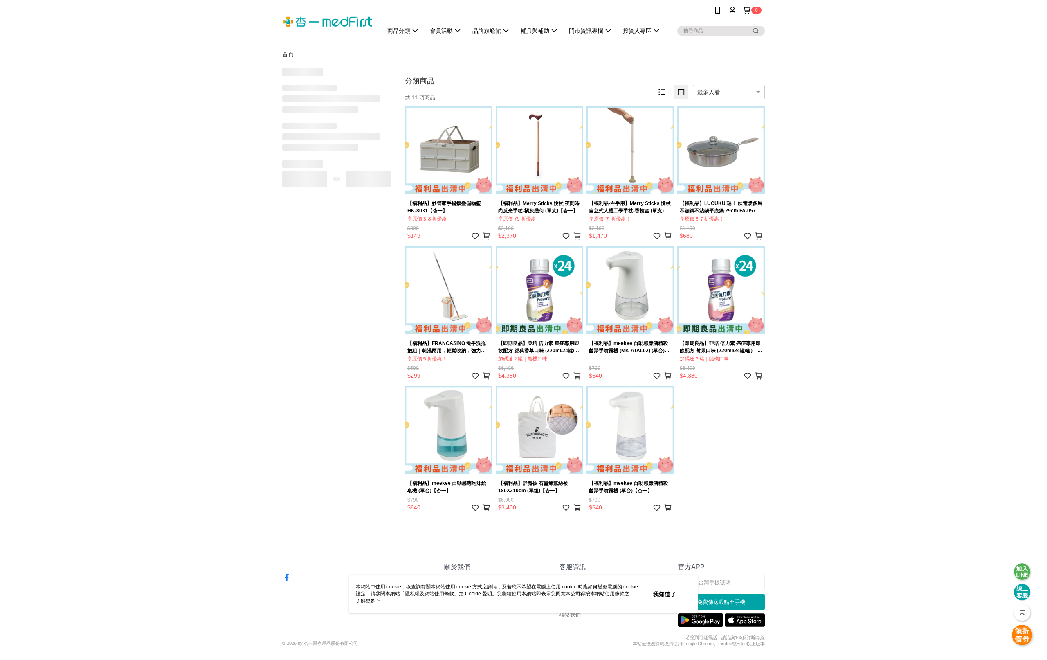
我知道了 (664, 594)
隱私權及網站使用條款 (429, 594)
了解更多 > (368, 601)
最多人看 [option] (708, 92)
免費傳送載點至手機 (721, 602)
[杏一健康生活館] (327, 21)
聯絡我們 (570, 614)
